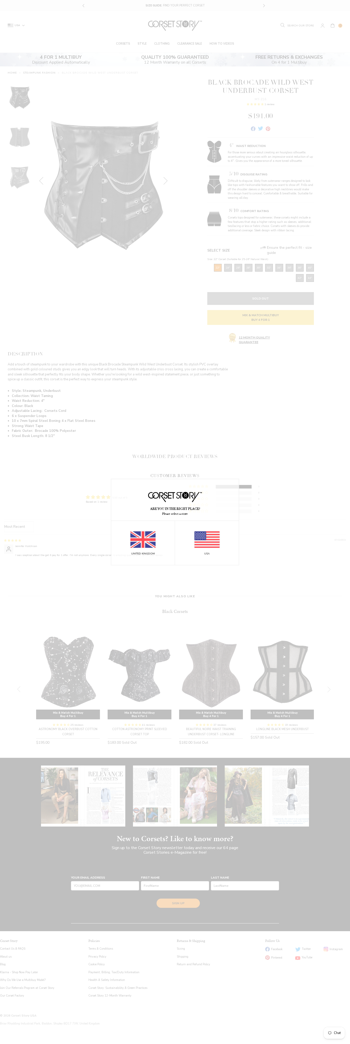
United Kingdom (143, 553)
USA (207, 553)
